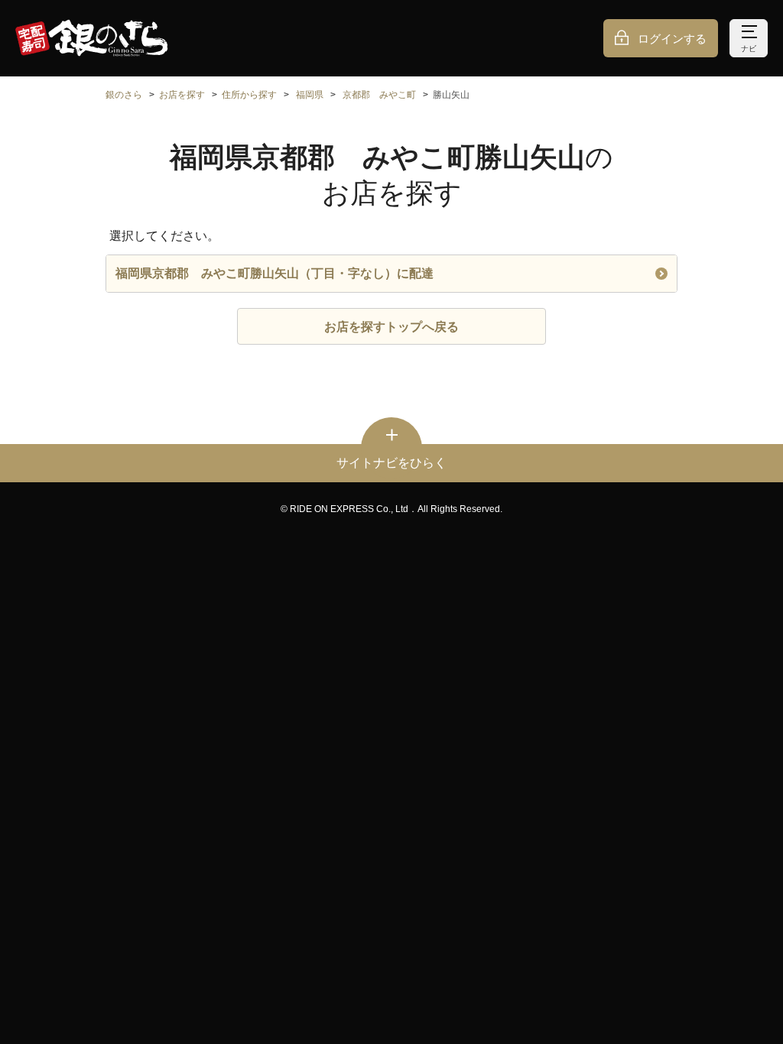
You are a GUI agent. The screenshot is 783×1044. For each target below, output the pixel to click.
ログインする (672, 38)
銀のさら (124, 94)
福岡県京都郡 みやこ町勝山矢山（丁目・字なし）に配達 (274, 273)
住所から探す (249, 94)
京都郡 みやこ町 (379, 94)
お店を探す (182, 94)
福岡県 (309, 94)
